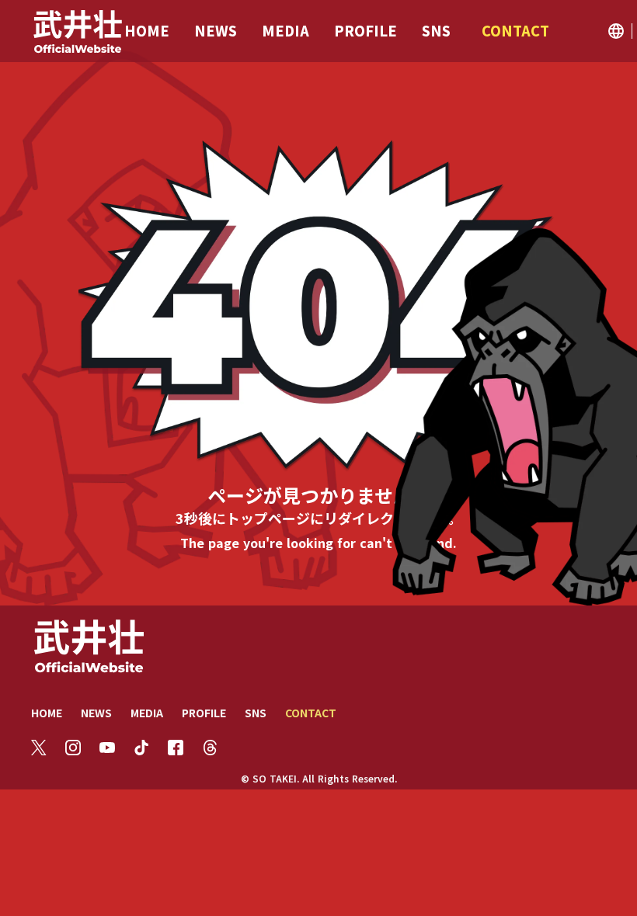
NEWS (96, 712)
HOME (46, 712)
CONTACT (310, 712)
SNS (255, 712)
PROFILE (204, 712)
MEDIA (147, 712)
